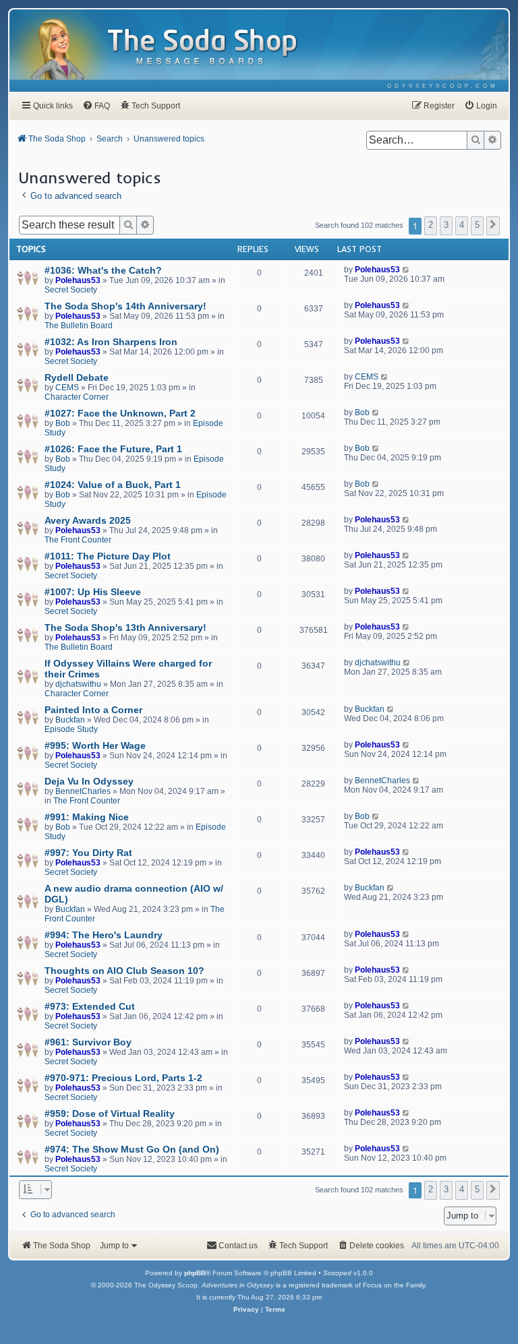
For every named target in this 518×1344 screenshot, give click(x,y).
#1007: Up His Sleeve (93, 591)
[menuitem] (442, 86)
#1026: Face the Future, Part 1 (113, 449)
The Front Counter (78, 540)
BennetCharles (83, 791)
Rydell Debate (77, 377)
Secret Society (71, 290)
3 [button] (446, 225)
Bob (62, 423)
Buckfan (70, 720)
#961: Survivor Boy (88, 1042)
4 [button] (461, 225)
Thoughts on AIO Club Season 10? (124, 970)
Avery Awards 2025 (88, 520)
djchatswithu (78, 684)
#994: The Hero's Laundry (104, 934)
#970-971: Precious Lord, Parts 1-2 (123, 1077)
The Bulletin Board (79, 325)
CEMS (67, 387)
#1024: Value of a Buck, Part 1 (113, 484)
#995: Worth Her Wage (95, 745)
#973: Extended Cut (90, 1006)
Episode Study (71, 729)
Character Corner (77, 397)
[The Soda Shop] (203, 47)
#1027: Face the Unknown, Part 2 (120, 413)
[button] (493, 225)
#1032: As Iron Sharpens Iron (111, 341)
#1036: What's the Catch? (103, 270)
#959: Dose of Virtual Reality (110, 1113)
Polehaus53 (77, 280)
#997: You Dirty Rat (88, 852)
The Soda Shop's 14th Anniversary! (125, 306)
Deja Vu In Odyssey (89, 781)
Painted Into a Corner (93, 709)
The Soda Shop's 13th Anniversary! (125, 627)
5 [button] (477, 225)
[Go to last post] (406, 269)
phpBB (195, 1273)
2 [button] (430, 225)
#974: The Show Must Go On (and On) (132, 1149)
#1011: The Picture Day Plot (108, 556)
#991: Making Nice (87, 817)
